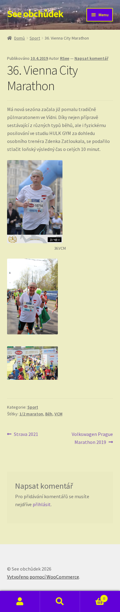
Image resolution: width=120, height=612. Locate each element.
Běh (48, 414)
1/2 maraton (31, 414)
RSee (64, 58)
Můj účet (20, 601)
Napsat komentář (91, 58)
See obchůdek (35, 14)
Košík (92, 596)
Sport (35, 38)
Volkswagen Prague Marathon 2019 (92, 438)
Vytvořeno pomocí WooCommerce (43, 577)
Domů (19, 38)
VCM (58, 414)
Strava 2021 (26, 434)
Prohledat (60, 601)
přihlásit (42, 504)
